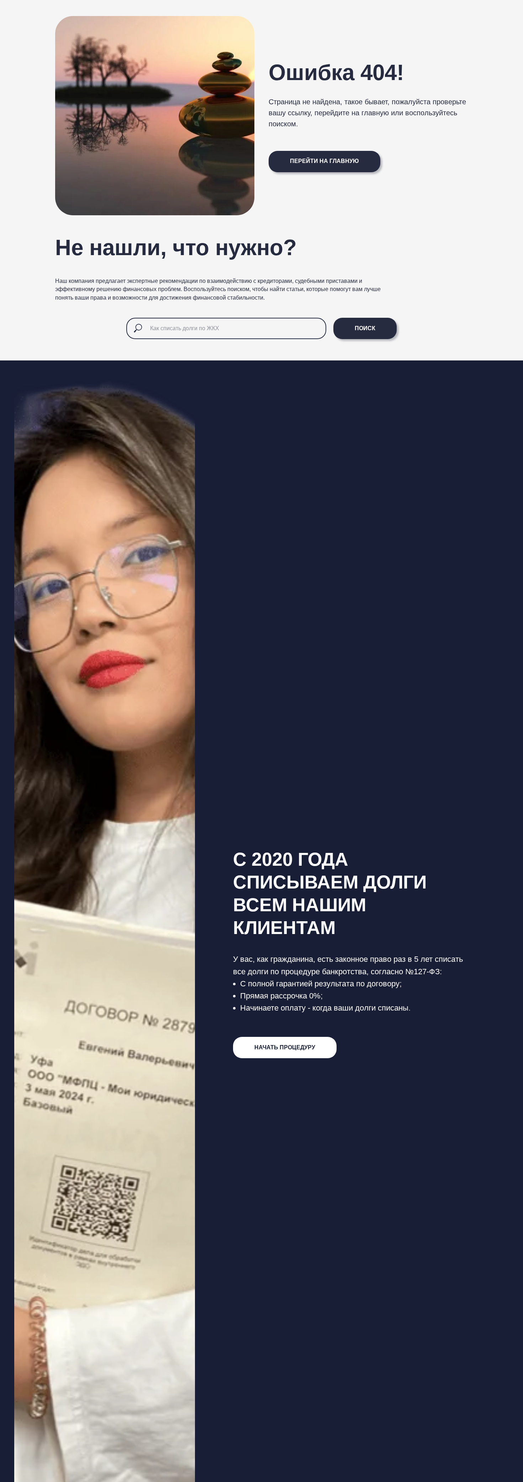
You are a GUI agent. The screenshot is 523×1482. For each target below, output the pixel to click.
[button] (285, 1047)
